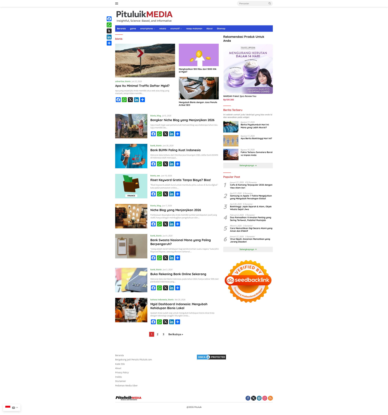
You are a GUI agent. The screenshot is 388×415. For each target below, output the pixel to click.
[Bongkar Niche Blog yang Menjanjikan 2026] (131, 126)
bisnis (127, 81)
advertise (119, 81)
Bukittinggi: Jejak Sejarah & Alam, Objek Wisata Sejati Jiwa (251, 208)
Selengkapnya (247, 165)
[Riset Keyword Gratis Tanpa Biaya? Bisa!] (131, 186)
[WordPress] (259, 398)
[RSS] (270, 398)
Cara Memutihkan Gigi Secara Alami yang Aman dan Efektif (251, 229)
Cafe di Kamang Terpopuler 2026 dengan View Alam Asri (251, 186)
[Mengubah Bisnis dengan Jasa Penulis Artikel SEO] (199, 88)
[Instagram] (264, 398)
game (133, 28)
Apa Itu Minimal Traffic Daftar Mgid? (142, 86)
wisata (162, 28)
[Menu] (117, 3)
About (209, 28)
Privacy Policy (122, 372)
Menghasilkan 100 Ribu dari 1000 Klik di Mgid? (197, 70)
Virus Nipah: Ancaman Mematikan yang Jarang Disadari (250, 240)
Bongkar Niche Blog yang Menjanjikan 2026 (182, 120)
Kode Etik (120, 363)
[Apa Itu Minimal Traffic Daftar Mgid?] (145, 60)
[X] (109, 31)
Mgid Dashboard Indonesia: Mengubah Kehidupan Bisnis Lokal (178, 306)
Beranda (121, 28)
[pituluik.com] (144, 15)
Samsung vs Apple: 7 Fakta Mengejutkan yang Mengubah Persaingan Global (251, 197)
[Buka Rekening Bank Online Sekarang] (131, 280)
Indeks (118, 376)
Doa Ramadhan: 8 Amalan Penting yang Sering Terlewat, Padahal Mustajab (250, 219)
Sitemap (221, 28)
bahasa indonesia (158, 299)
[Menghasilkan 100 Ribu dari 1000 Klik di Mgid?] (199, 55)
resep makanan (194, 28)
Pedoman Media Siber (126, 385)
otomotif (175, 28)
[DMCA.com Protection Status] (211, 356)
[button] (270, 3)
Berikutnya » (175, 334)
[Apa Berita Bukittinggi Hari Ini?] (230, 140)
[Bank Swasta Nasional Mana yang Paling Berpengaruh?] (131, 248)
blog (159, 115)
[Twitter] (253, 398)
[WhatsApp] (109, 25)
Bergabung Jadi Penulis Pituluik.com (133, 359)
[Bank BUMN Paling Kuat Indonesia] (131, 156)
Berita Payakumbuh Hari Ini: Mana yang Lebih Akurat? (255, 126)
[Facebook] (109, 19)
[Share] (109, 43)
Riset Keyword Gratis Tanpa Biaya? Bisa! (180, 180)
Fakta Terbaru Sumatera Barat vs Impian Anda (257, 153)
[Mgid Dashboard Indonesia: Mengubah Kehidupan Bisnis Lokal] (131, 312)
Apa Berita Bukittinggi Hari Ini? (256, 138)
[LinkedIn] (109, 37)
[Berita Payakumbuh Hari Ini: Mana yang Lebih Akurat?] (230, 127)
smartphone (146, 28)
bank (152, 145)
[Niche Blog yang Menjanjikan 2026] (131, 216)
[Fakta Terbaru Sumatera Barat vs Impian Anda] (230, 154)
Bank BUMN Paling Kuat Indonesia (175, 150)
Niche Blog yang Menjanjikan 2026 (175, 210)
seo (158, 175)
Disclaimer (120, 381)
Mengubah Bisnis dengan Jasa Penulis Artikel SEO (198, 103)
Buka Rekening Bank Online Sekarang (178, 274)
